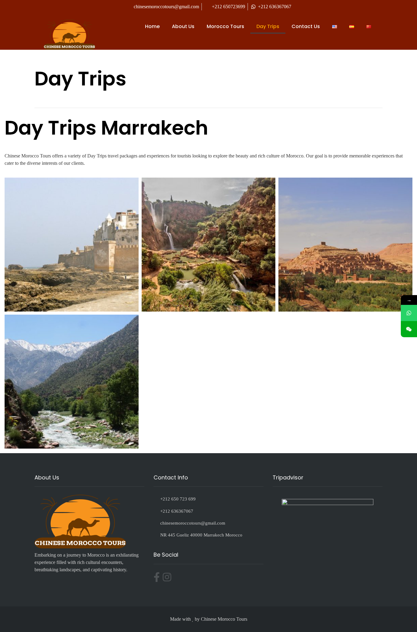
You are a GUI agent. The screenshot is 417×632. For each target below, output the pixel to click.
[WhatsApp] (409, 313)
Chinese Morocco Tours (224, 619)
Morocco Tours (225, 26)
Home (152, 26)
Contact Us (306, 26)
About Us (183, 26)
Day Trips (267, 26)
